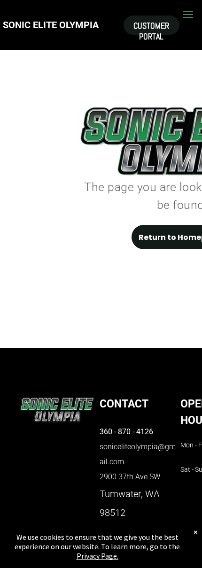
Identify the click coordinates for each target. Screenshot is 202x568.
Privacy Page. (97, 555)
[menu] (188, 14)
